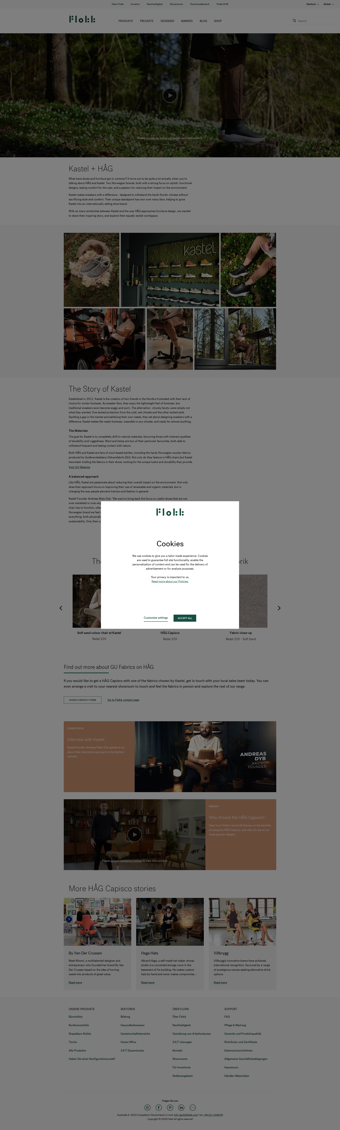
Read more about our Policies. (170, 581)
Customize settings (156, 618)
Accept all (185, 618)
